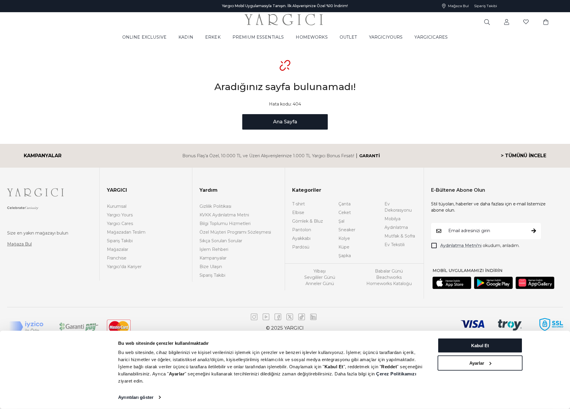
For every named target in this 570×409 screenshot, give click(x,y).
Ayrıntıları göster (135, 397)
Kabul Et (480, 345)
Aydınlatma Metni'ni (461, 245)
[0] (545, 22)
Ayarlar (476, 362)
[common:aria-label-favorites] (507, 22)
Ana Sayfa (285, 122)
